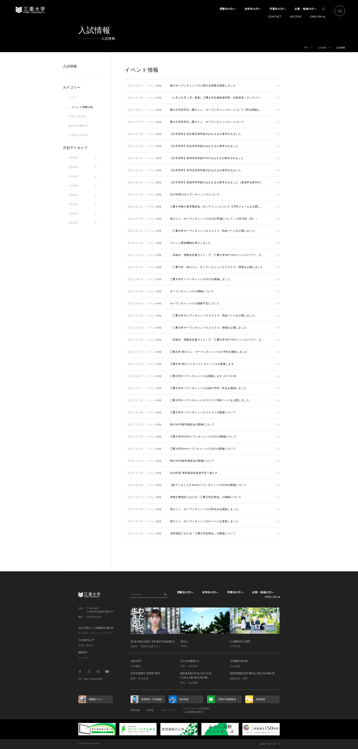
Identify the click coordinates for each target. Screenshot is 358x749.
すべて (73, 97)
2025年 (73, 167)
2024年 (73, 176)
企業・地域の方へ (306, 8)
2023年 (73, 185)
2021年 (73, 204)
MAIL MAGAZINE (93, 679)
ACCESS (296, 16)
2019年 (73, 222)
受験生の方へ (228, 8)
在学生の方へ (253, 8)
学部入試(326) (78, 116)
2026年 (73, 157)
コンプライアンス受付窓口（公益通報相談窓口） (196, 710)
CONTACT (275, 16)
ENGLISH (316, 16)
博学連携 (135, 710)
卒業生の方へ (278, 8)
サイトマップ (168, 710)
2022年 (73, 194)
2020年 (73, 213)
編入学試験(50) (78, 125)
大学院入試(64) (78, 135)
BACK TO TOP (268, 744)
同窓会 (150, 710)
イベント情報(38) (82, 107)
